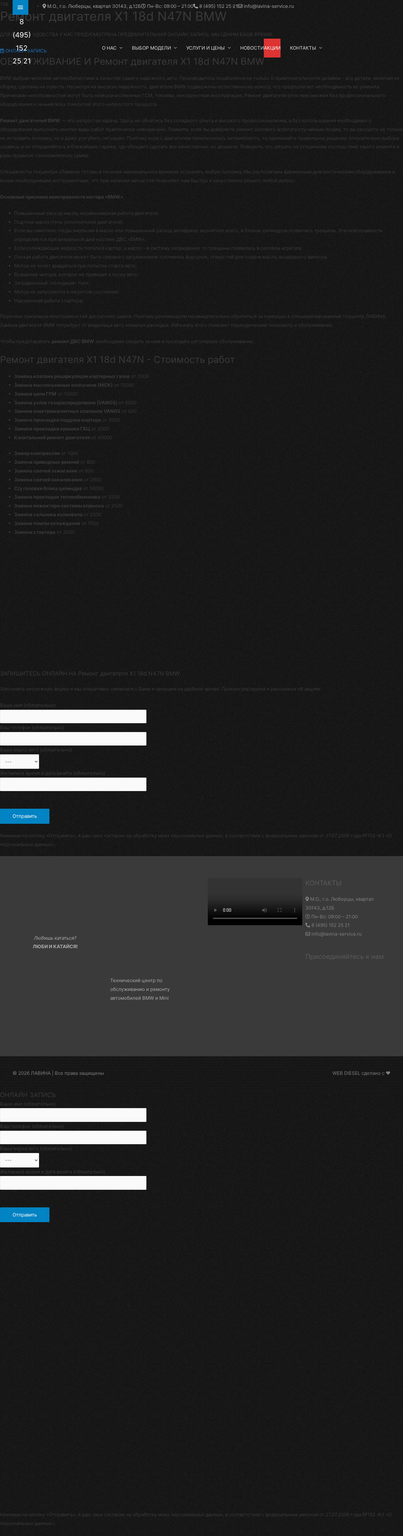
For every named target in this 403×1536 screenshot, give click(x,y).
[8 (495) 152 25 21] (20, 7)
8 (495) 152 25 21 (330, 925)
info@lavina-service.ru (336, 934)
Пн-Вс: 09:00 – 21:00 (334, 917)
